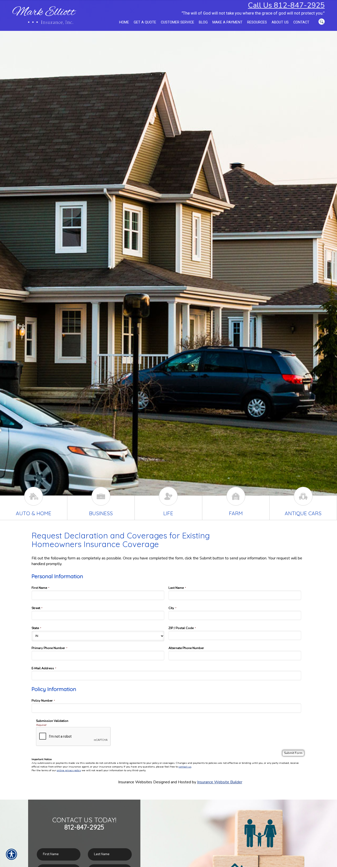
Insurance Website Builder (219, 782)
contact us (185, 766)
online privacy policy (69, 770)
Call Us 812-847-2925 (286, 5)
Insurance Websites (135, 782)
